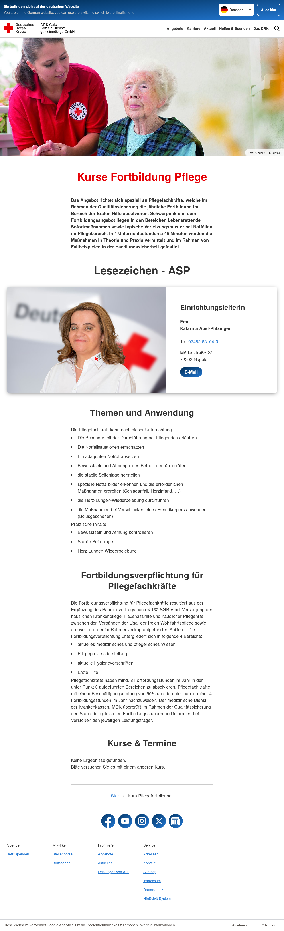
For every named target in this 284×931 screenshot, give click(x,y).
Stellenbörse (63, 854)
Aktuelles (105, 862)
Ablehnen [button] (239, 925)
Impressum (152, 880)
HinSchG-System (157, 898)
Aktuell (210, 28)
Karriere (193, 28)
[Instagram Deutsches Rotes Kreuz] (142, 821)
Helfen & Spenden (234, 28)
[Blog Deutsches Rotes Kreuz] (176, 821)
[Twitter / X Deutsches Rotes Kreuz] (159, 821)
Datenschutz (153, 889)
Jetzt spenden (18, 854)
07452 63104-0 (203, 341)
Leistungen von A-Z (113, 871)
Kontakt (149, 862)
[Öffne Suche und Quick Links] (276, 28)
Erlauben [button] (268, 925)
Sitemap (149, 871)
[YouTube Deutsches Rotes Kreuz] (125, 821)
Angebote (175, 28)
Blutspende (62, 862)
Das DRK (261, 28)
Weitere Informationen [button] (157, 925)
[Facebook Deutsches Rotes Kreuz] (108, 821)
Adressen (150, 854)
